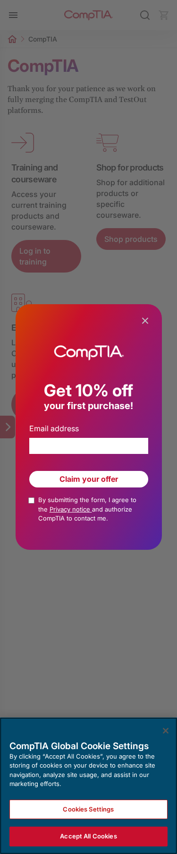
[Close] (165, 730)
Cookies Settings (88, 809)
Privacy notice (71, 509)
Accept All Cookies (88, 836)
